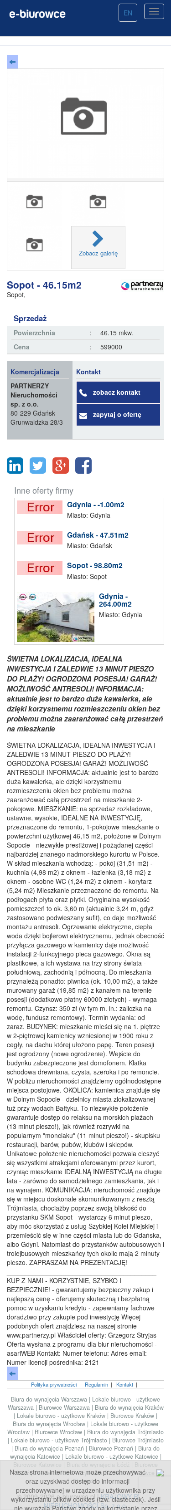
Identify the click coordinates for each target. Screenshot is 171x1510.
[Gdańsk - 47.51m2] (42, 537)
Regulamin (96, 1384)
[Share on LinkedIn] (15, 465)
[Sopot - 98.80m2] (42, 568)
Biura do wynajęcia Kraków (129, 1407)
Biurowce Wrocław (59, 1432)
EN (128, 12)
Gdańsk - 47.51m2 (98, 535)
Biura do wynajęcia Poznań (50, 1448)
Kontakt (124, 1384)
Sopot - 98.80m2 (95, 565)
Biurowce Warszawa (65, 1407)
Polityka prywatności (54, 1384)
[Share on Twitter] (38, 465)
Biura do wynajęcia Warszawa (50, 1399)
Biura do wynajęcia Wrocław (50, 1424)
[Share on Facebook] (83, 465)
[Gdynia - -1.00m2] (42, 507)
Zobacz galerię (98, 253)
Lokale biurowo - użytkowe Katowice (112, 1456)
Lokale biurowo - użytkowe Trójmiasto (60, 1440)
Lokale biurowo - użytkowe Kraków (62, 1416)
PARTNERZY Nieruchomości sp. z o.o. (33, 394)
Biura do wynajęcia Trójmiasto (125, 1432)
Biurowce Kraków (133, 1416)
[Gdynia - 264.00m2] (58, 617)
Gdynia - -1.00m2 (95, 504)
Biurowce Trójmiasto (138, 1440)
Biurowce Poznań (112, 1448)
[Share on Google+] (60, 465)
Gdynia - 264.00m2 (115, 600)
